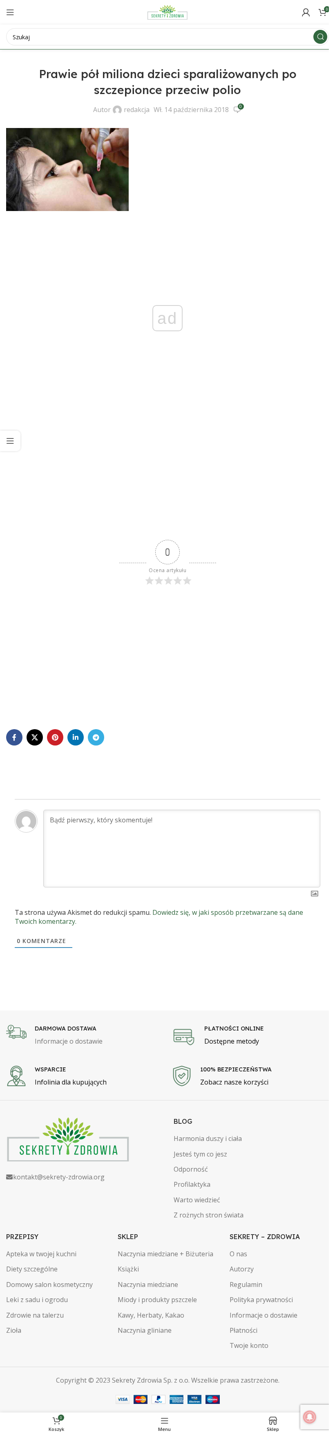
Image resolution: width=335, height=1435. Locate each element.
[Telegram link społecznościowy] (96, 737)
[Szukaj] (320, 37)
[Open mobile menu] (10, 12)
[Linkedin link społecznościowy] (75, 737)
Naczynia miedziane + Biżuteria (165, 1253)
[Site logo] (167, 11)
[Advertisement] (167, 474)
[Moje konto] (306, 12)
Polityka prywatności (261, 1299)
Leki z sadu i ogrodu (37, 1299)
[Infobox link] (84, 1036)
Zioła (13, 1330)
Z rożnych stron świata (208, 1214)
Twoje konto (249, 1345)
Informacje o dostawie (263, 1315)
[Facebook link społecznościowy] (14, 737)
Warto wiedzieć (197, 1199)
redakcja (137, 109)
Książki (128, 1268)
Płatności (243, 1330)
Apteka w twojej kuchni (41, 1253)
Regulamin (246, 1284)
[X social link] (35, 737)
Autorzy (242, 1268)
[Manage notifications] (309, 1417)
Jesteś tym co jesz (200, 1154)
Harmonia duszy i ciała (208, 1138)
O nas (238, 1253)
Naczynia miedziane (148, 1284)
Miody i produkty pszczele (157, 1299)
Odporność (191, 1169)
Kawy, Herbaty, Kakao (151, 1315)
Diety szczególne (32, 1268)
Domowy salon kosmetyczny (49, 1284)
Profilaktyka (192, 1184)
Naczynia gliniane (145, 1330)
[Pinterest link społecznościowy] (55, 737)
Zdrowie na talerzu (35, 1315)
